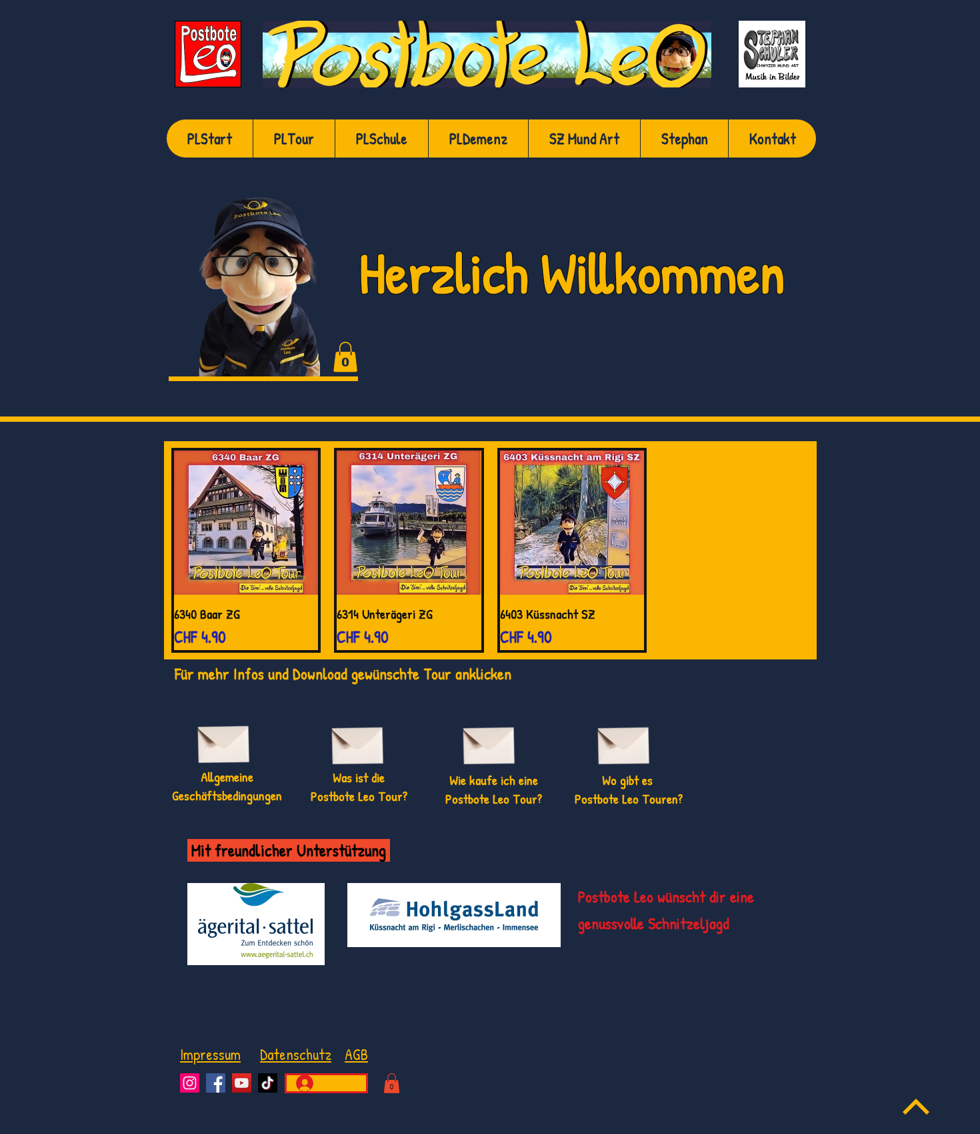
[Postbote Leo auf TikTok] (267, 1083)
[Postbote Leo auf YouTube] (241, 1083)
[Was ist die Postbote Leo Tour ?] (357, 740)
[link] (345, 357)
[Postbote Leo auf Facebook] (215, 1083)
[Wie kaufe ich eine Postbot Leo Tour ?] (489, 740)
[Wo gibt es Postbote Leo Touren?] (623, 740)
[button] (391, 1083)
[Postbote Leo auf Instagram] (189, 1083)
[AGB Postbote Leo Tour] (223, 739)
